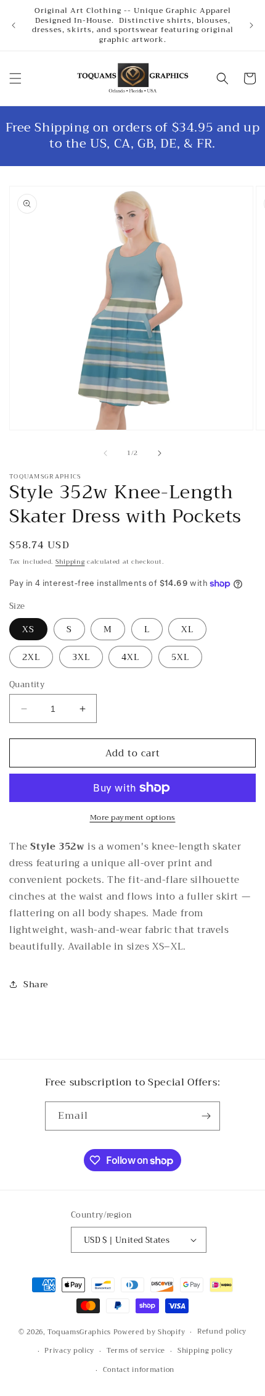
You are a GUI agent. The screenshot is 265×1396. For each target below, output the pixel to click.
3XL (81, 657)
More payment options (133, 817)
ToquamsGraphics (79, 1332)
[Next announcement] (251, 25)
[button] (15, 78)
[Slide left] (105, 453)
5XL (180, 657)
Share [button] (35, 984)
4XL (130, 657)
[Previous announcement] (13, 25)
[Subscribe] (205, 1116)
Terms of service (136, 1350)
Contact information (138, 1370)
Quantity (26, 685)
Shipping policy (205, 1350)
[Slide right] (159, 453)
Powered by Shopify (149, 1332)
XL (187, 629)
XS (28, 629)
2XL (31, 657)
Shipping (70, 561)
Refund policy (222, 1331)
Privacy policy (69, 1350)
